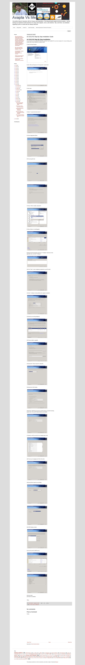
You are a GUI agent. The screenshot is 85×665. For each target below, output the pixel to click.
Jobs (22, 656)
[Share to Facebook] (47, 603)
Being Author (19, 27)
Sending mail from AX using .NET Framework (19, 109)
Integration (16, 656)
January (17, 101)
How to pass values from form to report (19, 106)
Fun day (61, 655)
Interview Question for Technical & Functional (43, 27)
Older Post (70, 642)
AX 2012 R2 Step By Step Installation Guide (19, 103)
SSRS (54, 657)
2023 (16, 69)
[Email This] (43, 603)
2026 (16, 65)
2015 (16, 81)
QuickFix (19, 657)
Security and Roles (33, 657)
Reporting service (26, 657)
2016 (16, 79)
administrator (28, 652)
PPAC (15, 657)
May (17, 95)
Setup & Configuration (35, 604)
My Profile (55, 656)
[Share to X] (45, 603)
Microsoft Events (43, 656)
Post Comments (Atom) (35, 644)
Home (14, 27)
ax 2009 (34, 652)
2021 (16, 72)
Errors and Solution (31, 655)
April (17, 97)
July (17, 92)
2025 (16, 66)
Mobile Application (49, 656)
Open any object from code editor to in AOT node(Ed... (20, 112)
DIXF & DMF (49, 653)
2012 (16, 118)
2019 (16, 75)
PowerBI (68, 656)
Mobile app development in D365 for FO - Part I (19, 56)
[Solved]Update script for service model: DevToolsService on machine (19, 52)
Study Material (58, 657)
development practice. (33, 653)
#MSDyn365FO (18, 652)
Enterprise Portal (22, 655)
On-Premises (64, 656)
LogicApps (37, 656)
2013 (16, 84)
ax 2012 (31, 604)
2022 (16, 71)
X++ (27, 659)
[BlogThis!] (44, 603)
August (17, 91)
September (18, 89)
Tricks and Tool (66, 657)
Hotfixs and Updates (66, 655)
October (17, 88)
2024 (16, 68)
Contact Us (25, 27)
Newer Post (29, 642)
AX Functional (54, 652)
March (17, 98)
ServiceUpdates (40, 657)
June (17, 94)
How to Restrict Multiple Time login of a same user (20, 115)
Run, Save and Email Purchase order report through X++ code (19, 48)
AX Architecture (47, 652)
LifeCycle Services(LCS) (29, 656)
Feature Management (50, 655)
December (18, 85)
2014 (16, 82)
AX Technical (62, 652)
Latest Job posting (31, 27)
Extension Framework (42, 655)
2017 (16, 78)
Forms (56, 655)
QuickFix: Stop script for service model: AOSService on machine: (19, 59)
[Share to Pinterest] (48, 603)
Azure (69, 652)
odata (60, 656)
